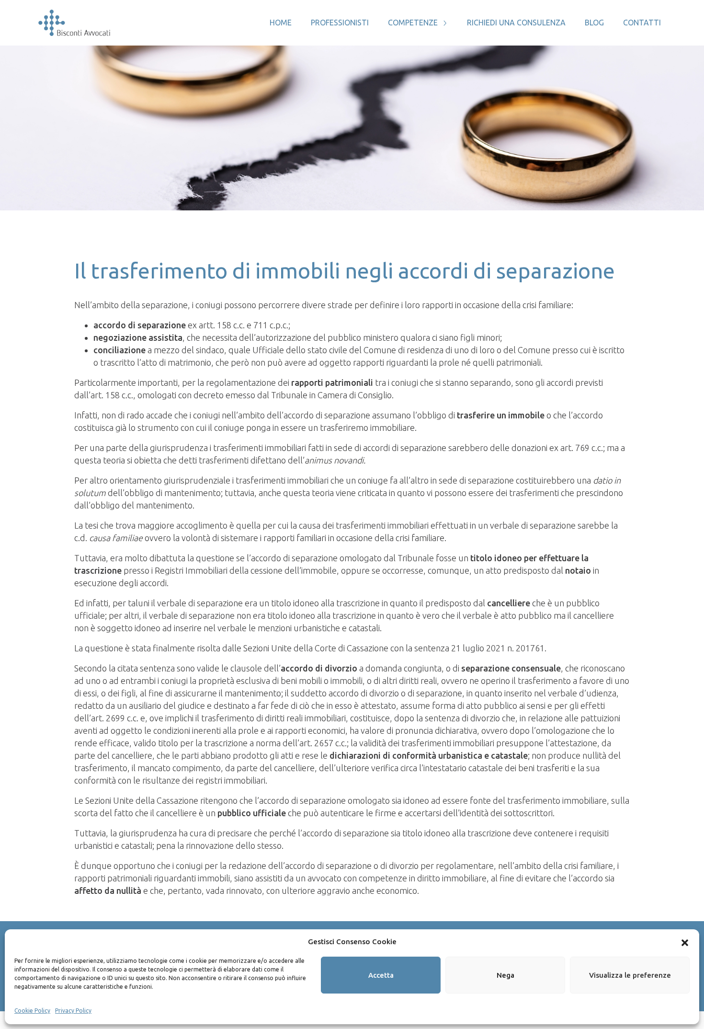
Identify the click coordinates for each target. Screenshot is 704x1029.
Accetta (381, 975)
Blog (594, 22)
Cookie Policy (32, 1010)
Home (281, 22)
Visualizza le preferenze (630, 975)
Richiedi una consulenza (516, 22)
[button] (685, 942)
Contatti (642, 22)
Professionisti (340, 22)
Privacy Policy (73, 1010)
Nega (505, 975)
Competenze (413, 22)
